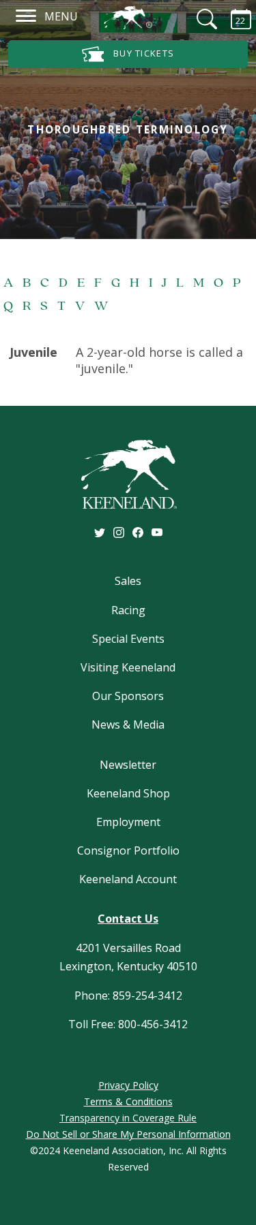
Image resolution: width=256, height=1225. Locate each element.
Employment (128, 821)
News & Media (128, 724)
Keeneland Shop (128, 793)
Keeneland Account (128, 879)
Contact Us (128, 918)
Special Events (128, 638)
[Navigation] (26, 15)
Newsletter (128, 764)
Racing (128, 610)
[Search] (198, 19)
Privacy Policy (128, 1085)
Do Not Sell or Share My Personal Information (128, 1134)
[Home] (128, 17)
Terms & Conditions (128, 1101)
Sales (128, 580)
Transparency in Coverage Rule (128, 1117)
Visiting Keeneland (128, 667)
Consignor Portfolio (128, 850)
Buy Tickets (143, 53)
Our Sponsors (128, 695)
